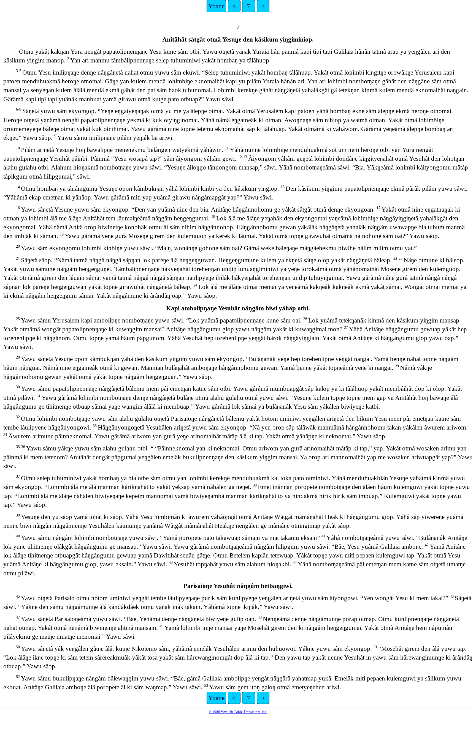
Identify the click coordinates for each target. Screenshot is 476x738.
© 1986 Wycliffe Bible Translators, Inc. (238, 712)
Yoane (216, 6)
